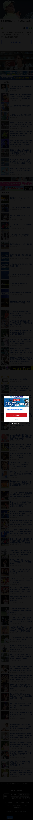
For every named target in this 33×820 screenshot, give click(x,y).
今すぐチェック (16, 415)
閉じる (16, 419)
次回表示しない (16, 423)
